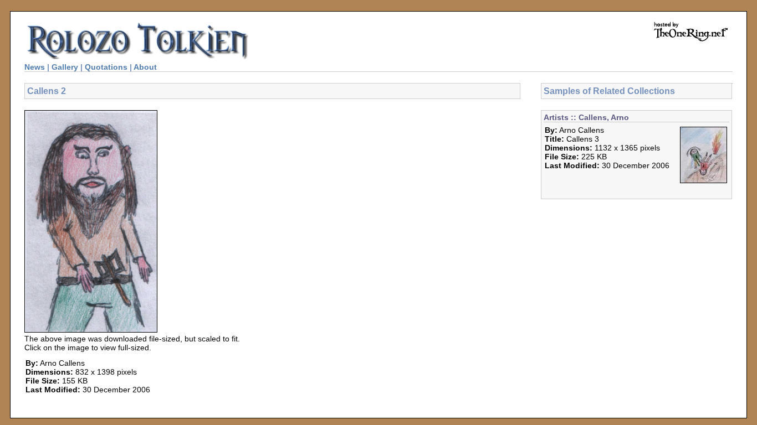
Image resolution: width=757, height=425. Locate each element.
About (145, 67)
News (34, 67)
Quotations (106, 67)
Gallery (65, 67)
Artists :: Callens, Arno (586, 117)
